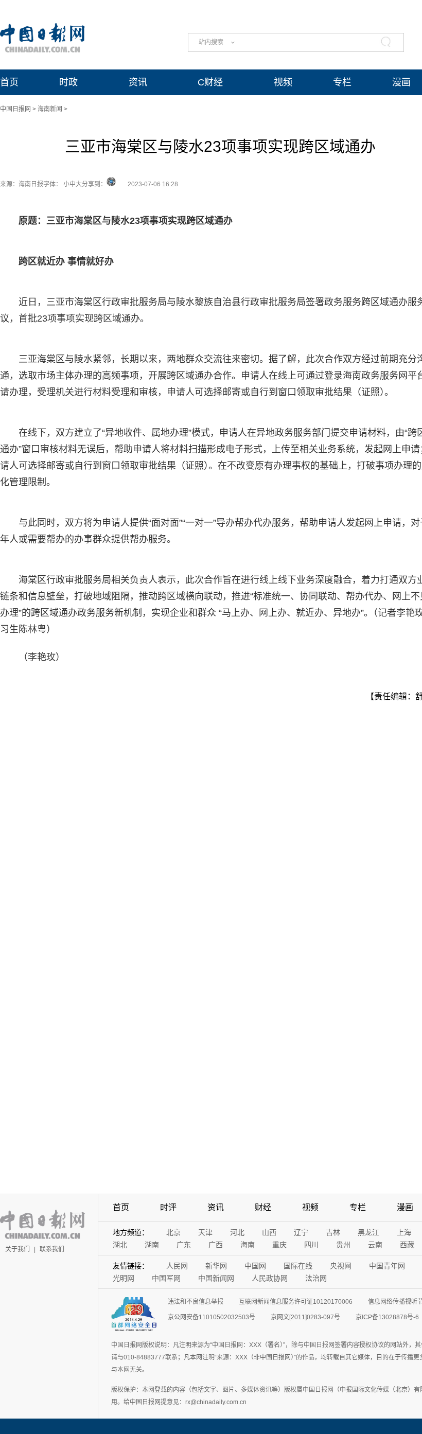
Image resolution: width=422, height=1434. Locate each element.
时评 (168, 1207)
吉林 (333, 1232)
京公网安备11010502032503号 (211, 1317)
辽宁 (301, 1232)
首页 (9, 82)
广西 (215, 1245)
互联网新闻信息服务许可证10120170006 (296, 1301)
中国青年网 (387, 1266)
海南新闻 (50, 109)
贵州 (343, 1245)
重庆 (279, 1245)
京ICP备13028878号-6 (387, 1317)
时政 (68, 82)
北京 (173, 1232)
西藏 (407, 1245)
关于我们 (17, 1249)
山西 (269, 1232)
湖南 (152, 1245)
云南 (375, 1245)
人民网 (177, 1266)
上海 (404, 1232)
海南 (247, 1245)
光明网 (123, 1278)
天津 (205, 1232)
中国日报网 (15, 109)
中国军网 (166, 1278)
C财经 (210, 82)
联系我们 (52, 1249)
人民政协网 (270, 1278)
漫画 (401, 82)
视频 (283, 82)
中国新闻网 (216, 1278)
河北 (237, 1232)
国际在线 (298, 1266)
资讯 (138, 82)
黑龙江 (368, 1232)
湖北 (120, 1245)
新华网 (216, 1266)
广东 (184, 1245)
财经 (263, 1207)
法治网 (316, 1278)
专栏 (342, 82)
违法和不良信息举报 (195, 1301)
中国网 (255, 1266)
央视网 (340, 1266)
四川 (311, 1245)
